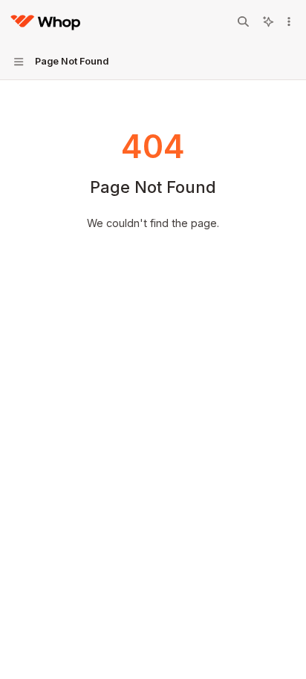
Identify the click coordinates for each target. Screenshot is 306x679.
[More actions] (289, 21)
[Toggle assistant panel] (268, 21)
